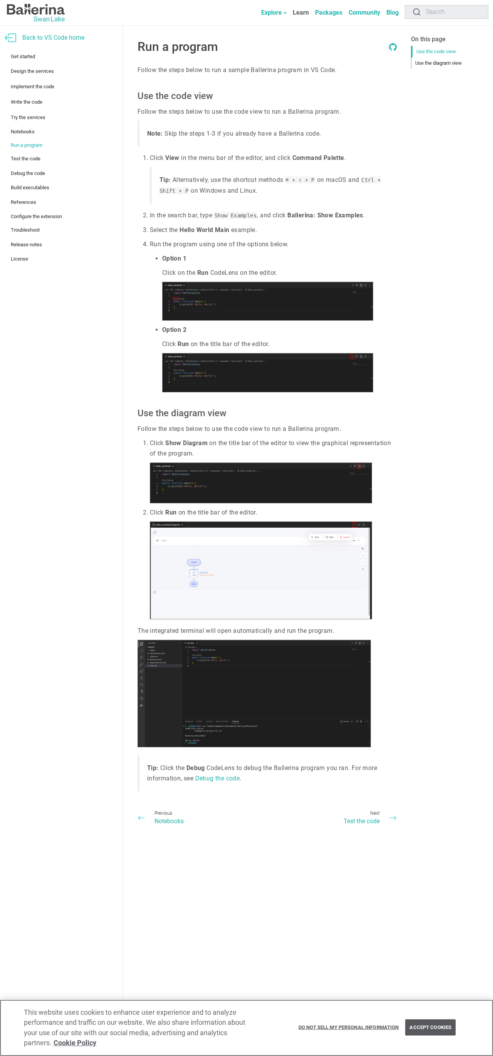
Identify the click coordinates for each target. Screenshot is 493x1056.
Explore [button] (271, 12)
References (23, 202)
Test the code (25, 158)
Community (364, 12)
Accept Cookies (430, 1027)
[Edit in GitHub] (393, 48)
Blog (392, 12)
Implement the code (32, 86)
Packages (328, 12)
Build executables (30, 187)
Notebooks (23, 132)
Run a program (26, 145)
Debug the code (28, 173)
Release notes (26, 244)
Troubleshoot (25, 230)
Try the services (28, 117)
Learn (301, 12)
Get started (23, 56)
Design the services (32, 71)
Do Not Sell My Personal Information (348, 1027)
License (19, 259)
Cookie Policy (75, 1043)
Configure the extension (36, 216)
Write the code (26, 102)
